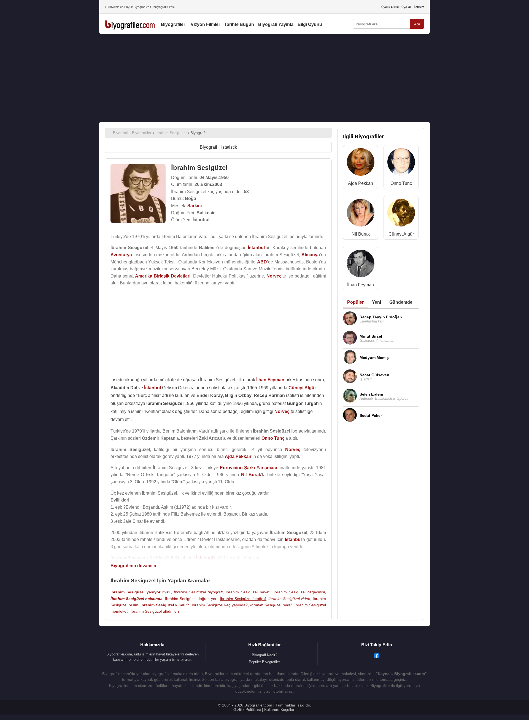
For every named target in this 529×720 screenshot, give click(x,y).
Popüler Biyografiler (264, 662)
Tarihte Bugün (239, 24)
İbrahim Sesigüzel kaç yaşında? (220, 605)
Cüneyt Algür (401, 234)
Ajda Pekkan (360, 183)
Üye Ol (406, 7)
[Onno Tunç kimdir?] (401, 163)
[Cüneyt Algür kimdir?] (401, 214)
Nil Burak (361, 234)
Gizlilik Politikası (247, 709)
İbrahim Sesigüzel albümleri (155, 611)
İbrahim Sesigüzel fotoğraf (243, 598)
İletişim (419, 7)
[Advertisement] (264, 78)
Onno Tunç (401, 183)
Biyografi (208, 147)
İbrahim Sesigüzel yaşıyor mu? (140, 592)
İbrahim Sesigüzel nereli (271, 605)
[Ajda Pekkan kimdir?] (360, 163)
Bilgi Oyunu (310, 24)
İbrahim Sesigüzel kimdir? (165, 605)
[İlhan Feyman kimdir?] (360, 265)
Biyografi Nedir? (264, 655)
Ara (417, 24)
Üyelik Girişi (390, 7)
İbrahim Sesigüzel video (289, 598)
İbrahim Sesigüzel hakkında (136, 598)
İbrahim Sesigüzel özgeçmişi (299, 592)
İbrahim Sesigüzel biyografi (198, 592)
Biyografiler (173, 24)
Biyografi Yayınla (275, 24)
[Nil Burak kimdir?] (360, 214)
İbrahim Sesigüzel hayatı (248, 592)
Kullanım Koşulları (280, 709)
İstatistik (229, 147)
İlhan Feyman (360, 284)
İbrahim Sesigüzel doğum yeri (191, 598)
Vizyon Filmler (205, 24)
